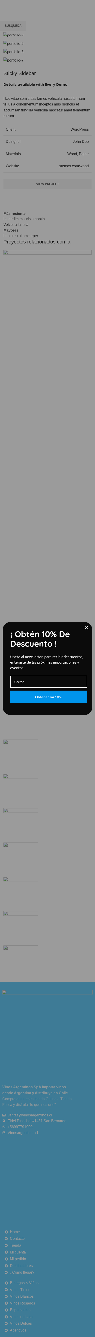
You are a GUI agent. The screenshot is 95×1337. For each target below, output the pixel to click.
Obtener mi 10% (48, 696)
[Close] (86, 627)
